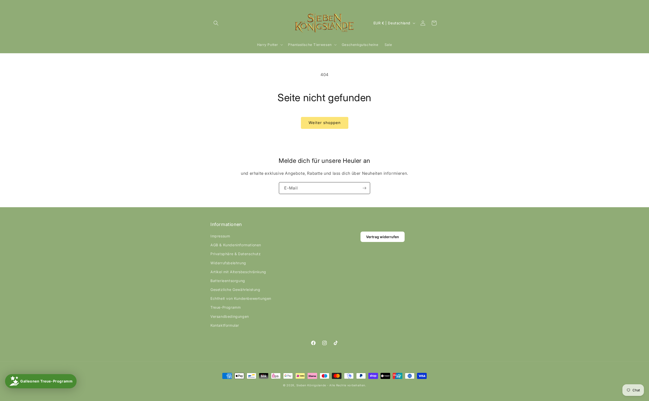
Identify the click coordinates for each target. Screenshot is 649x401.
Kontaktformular (224, 325)
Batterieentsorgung (227, 280)
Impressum (220, 236)
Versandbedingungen (229, 316)
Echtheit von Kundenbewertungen (240, 298)
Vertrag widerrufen (382, 237)
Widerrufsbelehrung (228, 263)
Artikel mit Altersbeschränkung (238, 272)
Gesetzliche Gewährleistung (235, 289)
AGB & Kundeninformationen (235, 245)
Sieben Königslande (311, 385)
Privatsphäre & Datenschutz (235, 254)
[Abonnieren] (364, 188)
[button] (216, 23)
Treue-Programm (225, 307)
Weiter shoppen (325, 122)
